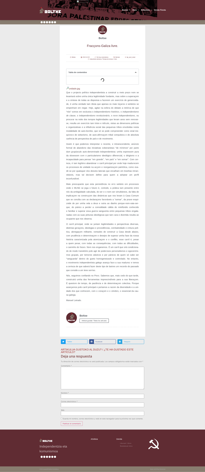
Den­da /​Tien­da (160, 10)
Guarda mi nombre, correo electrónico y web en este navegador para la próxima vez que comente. (103, 419)
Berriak (125, 10)
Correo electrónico (69, 401)
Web (62, 410)
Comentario (66, 366)
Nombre (65, 393)
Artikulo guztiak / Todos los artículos (94, 321)
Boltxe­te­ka (145, 10)
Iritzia (134, 10)
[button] (136, 72)
